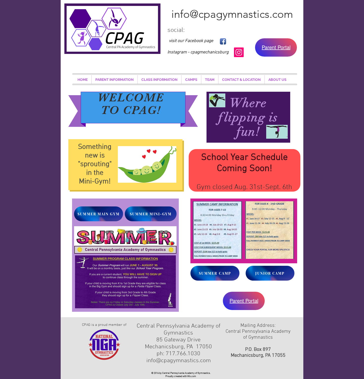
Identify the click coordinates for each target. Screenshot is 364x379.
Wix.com (191, 376)
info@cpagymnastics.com (232, 14)
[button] (114, 79)
